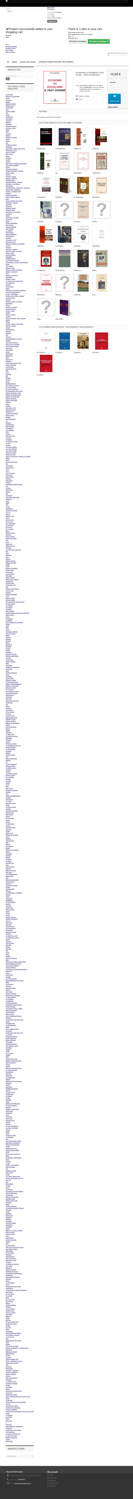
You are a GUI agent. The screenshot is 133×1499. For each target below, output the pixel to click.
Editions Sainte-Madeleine (13, 684)
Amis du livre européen (13, 344)
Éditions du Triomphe (12, 686)
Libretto (8, 783)
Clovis (7, 973)
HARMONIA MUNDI (12, 1089)
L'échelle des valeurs (12, 1406)
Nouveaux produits (11, 46)
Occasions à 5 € (11, 242)
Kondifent (8, 1214)
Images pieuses (10, 298)
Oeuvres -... (78, 270)
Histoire (8, 175)
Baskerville (9, 355)
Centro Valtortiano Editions (14, 1016)
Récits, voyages (10, 314)
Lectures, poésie (11, 128)
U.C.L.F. (8, 512)
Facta (7, 404)
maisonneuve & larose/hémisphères (16, 969)
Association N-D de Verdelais (14, 1191)
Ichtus (7, 1284)
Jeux (7, 109)
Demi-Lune (9, 923)
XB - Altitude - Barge (12, 1046)
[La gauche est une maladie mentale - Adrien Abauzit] (83, 341)
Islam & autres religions (13, 197)
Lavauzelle (9, 898)
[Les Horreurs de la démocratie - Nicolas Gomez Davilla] (101, 283)
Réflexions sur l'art (11, 150)
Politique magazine (11, 1437)
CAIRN (8, 1355)
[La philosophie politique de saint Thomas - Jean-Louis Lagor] (64, 161)
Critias (8, 1228)
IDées (7, 531)
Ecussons (9, 100)
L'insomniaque (10, 574)
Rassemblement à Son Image (15, 980)
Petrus (8, 706)
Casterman (9, 1113)
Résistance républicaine (13, 1143)
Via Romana (9, 984)
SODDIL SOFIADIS (12, 919)
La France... (96, 352)
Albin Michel (9, 814)
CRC (7, 370)
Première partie (10, 1023)
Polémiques (9, 480)
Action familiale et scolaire (14, 339)
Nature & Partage (11, 932)
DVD (7, 132)
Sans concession (11, 1258)
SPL (7, 505)
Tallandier (8, 740)
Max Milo (8, 945)
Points (8, 630)
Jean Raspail (10, 229)
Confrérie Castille (11, 1171)
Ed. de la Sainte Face (12, 1322)
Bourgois (8, 779)
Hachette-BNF (10, 889)
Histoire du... (96, 173)
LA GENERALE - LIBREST (14, 893)
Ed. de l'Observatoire (12, 1126)
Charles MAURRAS (11, 223)
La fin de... (95, 148)
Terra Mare (9, 665)
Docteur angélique (11, 993)
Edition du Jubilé (11, 680)
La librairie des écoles (12, 937)
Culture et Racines (11, 654)
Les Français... (41, 352)
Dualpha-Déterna (11, 383)
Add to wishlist (113, 107)
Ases (7, 557)
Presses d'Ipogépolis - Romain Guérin (17, 1348)
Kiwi (7, 951)
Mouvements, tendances (13, 189)
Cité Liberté (9, 1314)
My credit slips (52, 1478)
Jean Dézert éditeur (11, 1249)
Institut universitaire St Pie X (14, 1178)
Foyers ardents (10, 1309)
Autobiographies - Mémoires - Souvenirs (18, 188)
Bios (7, 1182)
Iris (7, 421)
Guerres (8, 161)
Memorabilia (9, 1072)
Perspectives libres (11, 1394)
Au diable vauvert (11, 768)
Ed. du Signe (10, 529)
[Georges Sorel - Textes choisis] (64, 185)
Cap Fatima (9, 1292)
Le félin (8, 1098)
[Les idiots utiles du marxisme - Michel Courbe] (46, 363)
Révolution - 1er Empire (13, 184)
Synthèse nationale (11, 510)
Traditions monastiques (13, 667)
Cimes (8, 1187)
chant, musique (10, 152)
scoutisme (9, 214)
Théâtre (8, 313)
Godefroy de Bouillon (12, 413)
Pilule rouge (9, 1215)
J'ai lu (7, 1115)
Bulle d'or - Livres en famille (14, 1230)
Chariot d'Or (9, 908)
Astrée (8, 1212)
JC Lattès (9, 801)
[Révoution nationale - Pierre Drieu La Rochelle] (101, 185)
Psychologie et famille (12, 260)
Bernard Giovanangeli (12, 880)
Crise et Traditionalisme (13, 292)
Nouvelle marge (10, 1199)
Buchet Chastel (10, 775)
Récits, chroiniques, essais (14, 1361)
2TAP (7, 1342)
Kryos (7, 785)
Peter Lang (9, 475)
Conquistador (10, 367)
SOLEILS (8, 1083)
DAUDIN (8, 646)
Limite (7, 1413)
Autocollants (9, 107)
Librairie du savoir (11, 1260)
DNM (7, 1057)
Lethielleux (9, 854)
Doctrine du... (41, 148)
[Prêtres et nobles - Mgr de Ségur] (83, 137)
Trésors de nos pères (12, 1346)
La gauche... (77, 352)
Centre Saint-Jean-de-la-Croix (14, 1020)
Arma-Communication (12, 346)
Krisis (7, 542)
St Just (8, 507)
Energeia (8, 535)
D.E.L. (8, 372)
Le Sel (8, 1163)
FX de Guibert (10, 824)
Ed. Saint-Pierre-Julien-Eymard (15, 602)
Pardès (8, 1146)
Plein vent (9, 872)
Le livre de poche (11, 807)
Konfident (8, 652)
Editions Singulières (12, 568)
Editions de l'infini (11, 563)
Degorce (8, 331)
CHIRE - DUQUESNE (12, 1165)
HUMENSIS (9, 900)
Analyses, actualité (11, 249)
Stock (7, 837)
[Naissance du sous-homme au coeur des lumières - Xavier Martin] (83, 161)
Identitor (8, 417)
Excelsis (8, 714)
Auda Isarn (9, 348)
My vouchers (51, 1486)
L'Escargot (9, 1031)
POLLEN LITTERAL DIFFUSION (15, 962)
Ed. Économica (10, 604)
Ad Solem (9, 859)
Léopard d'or (9, 581)
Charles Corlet (10, 1311)
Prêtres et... (78, 148)
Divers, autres (10, 253)
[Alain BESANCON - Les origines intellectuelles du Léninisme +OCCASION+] (46, 307)
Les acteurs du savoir (12, 691)
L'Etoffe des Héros (11, 1324)
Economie (9, 1366)
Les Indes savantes (12, 773)
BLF (7, 551)
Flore (7, 1236)
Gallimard (8, 732)
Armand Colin (10, 812)
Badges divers (10, 106)
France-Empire (10, 1012)
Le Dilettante (9, 1137)
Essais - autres (10, 311)
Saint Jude (9, 992)
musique (8, 238)
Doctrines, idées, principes (28, 62)
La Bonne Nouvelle (11, 1003)
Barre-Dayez (9, 354)
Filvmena (8, 1018)
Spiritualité (9, 277)
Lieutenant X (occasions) (13, 212)
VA (6, 762)
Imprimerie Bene (11, 419)
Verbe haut (9, 1076)
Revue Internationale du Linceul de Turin (18, 1396)
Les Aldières (9, 605)
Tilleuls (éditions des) (12, 1359)
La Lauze (8, 1357)
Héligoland (9, 576)
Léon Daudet (9, 232)
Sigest (8, 896)
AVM (7, 663)
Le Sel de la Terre (11, 1381)
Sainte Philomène (11, 1038)
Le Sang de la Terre (11, 441)
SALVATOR (9, 975)
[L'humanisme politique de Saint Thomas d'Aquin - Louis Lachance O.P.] (64, 137)
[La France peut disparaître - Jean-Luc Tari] (101, 341)
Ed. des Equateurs (11, 1105)
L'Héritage (9, 1380)
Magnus (8, 760)
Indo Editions (10, 1238)
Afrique (8, 322)
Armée (8, 167)
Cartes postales (10, 111)
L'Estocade (9, 1042)
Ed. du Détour (10, 777)
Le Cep (8, 1404)
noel (7, 1365)
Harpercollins (10, 876)
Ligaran (8, 771)
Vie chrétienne (10, 283)
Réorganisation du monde (13, 1286)
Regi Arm (8, 1074)
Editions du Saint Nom (12, 397)
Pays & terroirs (10, 473)
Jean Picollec (10, 943)
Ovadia (8, 1325)
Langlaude (9, 439)
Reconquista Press (11, 1148)
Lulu (7, 1139)
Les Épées (9, 1417)
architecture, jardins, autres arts (15, 148)
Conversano (9, 1195)
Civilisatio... (41, 246)
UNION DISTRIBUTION (13, 1103)
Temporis (8, 770)
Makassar (9, 1268)
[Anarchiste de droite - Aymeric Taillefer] (46, 283)
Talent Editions (10, 867)
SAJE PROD (10, 678)
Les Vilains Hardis (11, 451)
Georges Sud (10, 520)
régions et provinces (12, 275)
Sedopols (8, 499)
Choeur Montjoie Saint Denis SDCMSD (17, 613)
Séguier (8, 1090)
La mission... (59, 246)
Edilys (7, 1156)
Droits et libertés (11, 661)
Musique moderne (11, 126)
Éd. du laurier (10, 689)
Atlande (8, 956)
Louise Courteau (10, 917)
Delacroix (8, 374)
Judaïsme (9, 204)
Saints (8, 288)
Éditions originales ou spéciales (15, 244)
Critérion (8, 637)
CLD (7, 757)
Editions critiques (11, 1269)
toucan (8, 820)
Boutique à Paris (11, 48)
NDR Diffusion (10, 1353)
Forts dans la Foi (11, 408)
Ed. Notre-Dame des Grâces (14, 391)
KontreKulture (10, 425)
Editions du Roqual (11, 1352)
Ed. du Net (9, 1296)
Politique (14, 62)
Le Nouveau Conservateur (13, 1430)
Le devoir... (77, 246)
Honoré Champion (11, 538)
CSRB (7, 1051)
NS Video (8, 676)
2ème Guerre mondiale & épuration (16, 163)
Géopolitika (9, 1225)
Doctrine (8, 285)
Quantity (113, 82)
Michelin (8, 641)
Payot (7, 1133)
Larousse (8, 829)
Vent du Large (10, 516)
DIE (7, 376)
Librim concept (10, 577)
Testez (8, 913)
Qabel (7, 1027)
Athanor (8, 895)
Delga (7, 1329)
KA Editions (9, 930)
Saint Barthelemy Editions (13, 1333)
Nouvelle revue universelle (14, 1391)
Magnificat (9, 645)
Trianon (8, 1242)
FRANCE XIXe (10, 180)
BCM (7, 357)
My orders (50, 1475)
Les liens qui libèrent (12, 1128)
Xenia (7, 617)
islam (7, 199)
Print (80, 99)
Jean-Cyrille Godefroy (12, 965)
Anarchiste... (41, 294)
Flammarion (9, 1111)
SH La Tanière (10, 712)
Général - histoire (11, 176)
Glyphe (8, 650)
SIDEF (8, 564)
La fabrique (9, 620)
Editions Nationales (11, 400)
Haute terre (9, 544)
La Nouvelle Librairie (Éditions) (15, 1208)
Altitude (8, 1049)
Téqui (7, 674)
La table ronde (10, 734)
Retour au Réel (10, 1232)
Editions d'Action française (14, 1081)
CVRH (7, 566)
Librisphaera (9, 1288)
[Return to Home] (8, 62)
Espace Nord (10, 570)
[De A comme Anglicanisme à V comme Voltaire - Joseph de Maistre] (64, 258)
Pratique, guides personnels (14, 270)
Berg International (11, 727)
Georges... (59, 197)
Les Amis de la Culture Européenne (16, 1290)
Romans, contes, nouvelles (14, 301)
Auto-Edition (9, 350)
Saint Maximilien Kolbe (13, 497)
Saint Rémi (9, 495)
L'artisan (8, 868)
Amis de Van (9, 591)
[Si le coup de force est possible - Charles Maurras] (64, 307)
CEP (7, 1243)
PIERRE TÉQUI (10, 719)
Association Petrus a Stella (14, 1008)
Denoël (8, 730)
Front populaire (10, 1432)
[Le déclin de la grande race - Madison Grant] (46, 210)
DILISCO (8, 934)
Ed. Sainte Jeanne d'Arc (13, 1176)
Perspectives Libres (12, 885)
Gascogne (9, 1087)
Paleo (7, 1159)
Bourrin (8, 729)
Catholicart (9, 1350)
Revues (8, 492)
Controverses (10, 286)
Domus (8, 1021)
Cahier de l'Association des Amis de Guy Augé (20, 1411)
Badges (8, 102)
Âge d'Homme (10, 426)
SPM (7, 432)
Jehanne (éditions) (11, 1206)
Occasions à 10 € (11, 240)
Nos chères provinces (12, 385)
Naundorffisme (10, 1256)
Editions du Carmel (11, 717)
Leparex (8, 445)
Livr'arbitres (9, 1331)
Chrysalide (9, 1266)
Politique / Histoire (11, 137)
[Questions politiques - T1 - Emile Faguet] (101, 234)
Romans (8, 300)
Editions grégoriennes (12, 656)
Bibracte (8, 1320)
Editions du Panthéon (12, 850)
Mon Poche (9, 788)
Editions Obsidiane (11, 594)
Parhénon (8, 1255)
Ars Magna (9, 607)
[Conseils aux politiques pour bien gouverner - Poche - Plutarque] (83, 283)
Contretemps (9, 1001)
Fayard (8, 822)
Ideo (7, 878)
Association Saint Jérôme (13, 1141)
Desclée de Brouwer (12, 811)
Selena (8, 624)
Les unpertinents (11, 928)
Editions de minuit (11, 743)
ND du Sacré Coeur (11, 462)
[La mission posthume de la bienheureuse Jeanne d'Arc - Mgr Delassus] (64, 234)
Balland (8, 753)
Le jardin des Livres (11, 936)
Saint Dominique (11, 1062)
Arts (7, 143)
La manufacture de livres (13, 745)
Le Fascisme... (79, 197)
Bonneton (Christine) (12, 790)
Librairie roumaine (11, 1240)
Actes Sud (9, 1118)
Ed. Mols (8, 781)
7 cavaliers (9, 1034)
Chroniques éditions (12, 632)
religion (8, 135)
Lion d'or (8, 1180)
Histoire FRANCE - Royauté (14, 182)
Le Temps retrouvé (11, 1070)
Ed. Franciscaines (11, 979)
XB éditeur (9, 1048)
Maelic (8, 1204)
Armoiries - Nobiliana (12, 1370)
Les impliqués (10, 430)
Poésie (8, 305)
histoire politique (10, 255)
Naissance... (78, 173)
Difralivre (8, 378)
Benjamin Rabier (11, 208)
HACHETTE (9, 799)
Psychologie (9, 266)
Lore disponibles (10, 523)
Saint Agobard (10, 611)
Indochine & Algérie (11, 169)
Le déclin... (40, 221)
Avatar (8, 352)
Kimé (7, 626)
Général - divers (10, 210)
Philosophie (9, 1368)
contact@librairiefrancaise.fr (22, 1483)
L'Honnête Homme (11, 1044)
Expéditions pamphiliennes (14, 1273)
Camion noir (9, 359)
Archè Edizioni (10, 329)
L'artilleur (8, 809)
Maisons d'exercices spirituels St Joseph (18, 456)
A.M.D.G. (8, 337)
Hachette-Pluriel (10, 827)
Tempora (8, 1307)
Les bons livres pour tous (13, 549)
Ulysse (8, 514)
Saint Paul (9, 697)
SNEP (7, 503)
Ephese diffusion (11, 1040)
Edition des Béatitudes (12, 1145)
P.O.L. (7, 471)
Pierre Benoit (10, 236)
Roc (7, 494)
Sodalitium (9, 609)
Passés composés (11, 958)
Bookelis (8, 855)
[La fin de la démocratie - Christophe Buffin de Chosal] (101, 137)
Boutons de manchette (12, 96)
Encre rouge (9, 1301)
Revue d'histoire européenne (14, 1426)
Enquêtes (8, 158)
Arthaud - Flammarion (12, 1109)
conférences (9, 117)
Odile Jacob (9, 833)
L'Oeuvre (8, 438)
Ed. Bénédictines (11, 1025)
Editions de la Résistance (13, 395)
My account (52, 1472)
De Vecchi (9, 527)
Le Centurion (9, 999)
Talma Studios (10, 882)
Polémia (8, 479)
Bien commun (10, 1014)
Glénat (8, 844)
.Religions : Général (12, 203)
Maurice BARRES (11, 234)
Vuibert (8, 947)
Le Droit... (77, 221)
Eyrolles (8, 798)
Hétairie (8, 1079)
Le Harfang (9, 1415)
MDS (7, 628)
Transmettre (9, 710)
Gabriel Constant (11, 410)
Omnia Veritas (10, 583)
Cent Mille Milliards (11, 874)
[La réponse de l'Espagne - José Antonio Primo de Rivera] (46, 258)
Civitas (8, 1064)
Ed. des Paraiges (11, 387)
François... (59, 221)
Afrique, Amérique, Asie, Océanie (16, 318)
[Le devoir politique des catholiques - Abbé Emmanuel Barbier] (83, 234)
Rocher (8, 831)
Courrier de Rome (11, 369)
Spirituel (8, 122)
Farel (7, 671)
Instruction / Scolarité (12, 217)
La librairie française (12, 736)
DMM (7, 982)
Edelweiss (9, 1217)
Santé (7, 264)
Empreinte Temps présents (14, 1005)
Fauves (8, 434)
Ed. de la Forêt (10, 1299)
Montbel (8, 792)
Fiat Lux (8, 921)
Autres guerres (10, 173)
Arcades (8, 1186)
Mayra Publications (11, 1193)
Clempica (8, 548)
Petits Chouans (10, 1167)
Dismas (8, 380)
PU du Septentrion (11, 764)
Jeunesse (9, 120)
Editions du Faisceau (12, 1197)
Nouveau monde (10, 803)
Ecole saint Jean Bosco (13, 1154)
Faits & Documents (11, 1378)
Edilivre (8, 1344)
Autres (8, 98)
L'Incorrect (9, 1421)
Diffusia (8, 990)
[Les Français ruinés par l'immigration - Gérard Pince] (46, 341)
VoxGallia (8, 1202)
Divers (8, 115)
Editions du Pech (11, 688)
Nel (7, 464)
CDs (7, 113)
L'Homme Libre (10, 436)
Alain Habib (9, 1251)
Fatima (8, 141)
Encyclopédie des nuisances (14, 622)
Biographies (9, 186)
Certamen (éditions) (11, 1036)
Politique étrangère (11, 195)
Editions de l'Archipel (12, 835)
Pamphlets (9, 257)
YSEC (7, 518)
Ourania (8, 977)
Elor (7, 1169)
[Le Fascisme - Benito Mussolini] (83, 185)
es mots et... (59, 352)
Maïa (7, 1339)
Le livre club (9, 572)
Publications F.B (11, 585)
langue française (11, 309)
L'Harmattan (9, 428)
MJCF (7, 460)
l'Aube (7, 1102)
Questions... (96, 246)
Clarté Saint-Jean (11, 365)
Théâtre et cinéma (11, 145)
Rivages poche (10, 1120)
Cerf (7, 794)
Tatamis (8, 648)
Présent (8, 482)
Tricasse (8, 1262)
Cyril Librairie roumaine (12, 1335)
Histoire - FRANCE (11, 178)
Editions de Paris (11, 721)
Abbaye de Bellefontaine (13, 796)
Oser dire (8, 924)
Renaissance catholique (13, 995)
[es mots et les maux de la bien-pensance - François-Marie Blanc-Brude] (64, 341)
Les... (94, 294)
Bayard (8, 848)
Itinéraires (9, 555)
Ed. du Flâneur (10, 1283)
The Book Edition (11, 1223)
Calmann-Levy (10, 840)
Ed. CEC (8, 1327)
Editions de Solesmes (12, 701)
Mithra (7, 458)
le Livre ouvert (10, 715)
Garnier (8, 742)
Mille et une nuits (11, 870)
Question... (40, 173)
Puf (7, 486)
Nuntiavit (8, 708)
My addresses (51, 1480)
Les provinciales (10, 988)
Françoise (9, 1424)
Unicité (8, 1085)
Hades (8, 805)
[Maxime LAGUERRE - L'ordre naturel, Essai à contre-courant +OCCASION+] (64, 283)
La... (56, 173)
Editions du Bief (10, 766)
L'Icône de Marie (11, 997)
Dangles (8, 904)
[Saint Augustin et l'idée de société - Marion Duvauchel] (101, 258)
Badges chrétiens (11, 104)
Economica (9, 1189)
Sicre (7, 501)
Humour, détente (11, 1374)
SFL (7, 335)
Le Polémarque (10, 1077)
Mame (7, 635)
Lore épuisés (9, 525)
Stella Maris (9, 508)
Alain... (39, 319)
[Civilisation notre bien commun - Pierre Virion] (46, 234)
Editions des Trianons (12, 579)
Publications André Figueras (14, 484)
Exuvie (8, 915)
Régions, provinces (11, 272)
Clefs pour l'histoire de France (15, 1247)
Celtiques (8, 361)
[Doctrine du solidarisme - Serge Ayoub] (46, 137)
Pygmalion (9, 1117)
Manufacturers (16, 1448)
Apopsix (8, 592)
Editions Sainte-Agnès (12, 589)
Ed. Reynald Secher (12, 682)
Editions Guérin (10, 598)
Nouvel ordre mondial (12, 1363)
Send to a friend (84, 96)
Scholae (8, 1161)
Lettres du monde (11, 452)
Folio (7, 786)
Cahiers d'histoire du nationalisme (16, 1402)
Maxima (8, 891)
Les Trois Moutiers (11, 449)
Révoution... (96, 197)
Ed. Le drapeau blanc (12, 1029)
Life (7, 704)
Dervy (7, 1297)
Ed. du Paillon (10, 1253)
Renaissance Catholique (13, 1408)
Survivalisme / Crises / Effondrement (17, 262)
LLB (7, 540)
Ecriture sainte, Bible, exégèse (15, 296)
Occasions (9, 219)
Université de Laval (11, 1059)
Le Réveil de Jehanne (12, 1264)
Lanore (8, 939)
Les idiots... (40, 374)
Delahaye (8, 1219)
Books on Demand (11, 758)
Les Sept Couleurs (11, 447)
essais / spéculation (12, 294)
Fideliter (8, 406)
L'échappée (9, 618)
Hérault (8, 1303)
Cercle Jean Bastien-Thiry (13, 363)
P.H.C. (8, 469)
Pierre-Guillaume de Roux (13, 964)
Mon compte (9, 50)
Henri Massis (10, 225)
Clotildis (8, 1055)
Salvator (8, 986)
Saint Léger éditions (12, 693)
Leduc (7, 952)
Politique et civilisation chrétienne (16, 290)
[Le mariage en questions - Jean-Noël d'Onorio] (46, 185)
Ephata (8, 887)
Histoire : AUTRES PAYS (13, 191)
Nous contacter (10, 52)
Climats (8, 1122)
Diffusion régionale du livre (14, 1068)
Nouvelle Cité (10, 863)
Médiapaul (9, 738)
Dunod (8, 852)
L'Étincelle (9, 1428)
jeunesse (8, 134)
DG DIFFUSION (10, 902)
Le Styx (8, 443)
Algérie (8, 320)
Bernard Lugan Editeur (12, 1150)
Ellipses (8, 402)
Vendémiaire (9, 1094)
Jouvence (9, 941)
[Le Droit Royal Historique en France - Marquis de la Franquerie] (83, 210)
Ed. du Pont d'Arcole (12, 389)
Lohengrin (9, 1210)
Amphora (8, 1279)
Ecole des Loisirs (11, 1135)
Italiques (8, 423)
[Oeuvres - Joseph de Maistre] (83, 258)
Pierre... (95, 221)
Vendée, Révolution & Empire (14, 171)
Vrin (7, 587)
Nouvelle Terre (10, 926)
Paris (7, 273)
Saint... (94, 270)
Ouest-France (10, 467)
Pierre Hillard (9, 477)
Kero (7, 842)
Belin (7, 960)
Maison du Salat (10, 454)
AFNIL (8, 1318)
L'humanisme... (60, 148)
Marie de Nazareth (11, 1010)
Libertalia (8, 1100)
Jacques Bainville (11, 227)
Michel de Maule (11, 747)
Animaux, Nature (11, 326)
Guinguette (9, 119)
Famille (8, 160)
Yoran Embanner (11, 967)
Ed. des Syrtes (10, 1092)
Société (8, 316)
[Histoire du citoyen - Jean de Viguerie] (101, 161)
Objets (8, 130)
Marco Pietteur (10, 909)
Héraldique (9, 147)
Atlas (7, 553)
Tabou (7, 1398)
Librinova (8, 883)
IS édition (8, 861)
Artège (8, 816)
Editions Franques (11, 398)
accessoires (9, 94)
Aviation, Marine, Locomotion (14, 324)
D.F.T (7, 596)
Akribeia (8, 341)
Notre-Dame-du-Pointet (12, 1277)
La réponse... (41, 270)
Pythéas (8, 488)
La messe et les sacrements (14, 281)
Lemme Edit (9, 660)
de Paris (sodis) (10, 755)
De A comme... (60, 270)
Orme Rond (9, 466)
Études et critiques (11, 307)
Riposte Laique (10, 533)
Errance (8, 1130)
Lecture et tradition (11, 1409)
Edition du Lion (10, 546)
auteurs (8, 328)
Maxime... (58, 294)
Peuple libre (9, 702)
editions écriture (10, 561)
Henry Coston (10, 415)
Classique (9, 124)
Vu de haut (9, 1400)
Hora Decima (10, 695)
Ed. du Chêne (10, 1294)
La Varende (9, 231)
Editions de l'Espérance (13, 723)
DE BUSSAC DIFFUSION (13, 1158)
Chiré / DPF (9, 1172)
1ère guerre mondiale (12, 165)
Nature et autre (10, 268)
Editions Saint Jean (11, 1200)
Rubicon (8, 559)
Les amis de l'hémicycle (13, 1434)
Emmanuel (9, 669)
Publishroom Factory (12, 1271)
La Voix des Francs (11, 1436)
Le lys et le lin (10, 1337)
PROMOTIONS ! (11, 258)
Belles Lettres (10, 615)
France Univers (10, 536)
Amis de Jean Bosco (12, 342)
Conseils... (77, 294)
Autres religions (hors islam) (14, 201)
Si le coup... (59, 319)
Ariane (8, 911)
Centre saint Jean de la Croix (14, 1033)
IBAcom (8, 1316)
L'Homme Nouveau (11, 673)
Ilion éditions (9, 846)
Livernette (9, 1221)
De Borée (8, 751)
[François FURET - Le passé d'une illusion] (64, 210)
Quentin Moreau (10, 1006)
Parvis (8, 1281)
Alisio (7, 954)
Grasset (8, 826)
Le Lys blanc (9, 1053)
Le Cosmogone (10, 1245)
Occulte (8, 245)
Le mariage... (41, 197)
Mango (8, 643)
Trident (8, 1174)
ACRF (7, 1152)
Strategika (9, 1227)
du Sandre (9, 1096)
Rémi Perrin (9, 490)
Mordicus (8, 839)
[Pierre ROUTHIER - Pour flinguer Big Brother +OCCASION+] (101, 210)
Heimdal (8, 333)
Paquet (8, 857)
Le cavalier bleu (10, 749)
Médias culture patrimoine (13, 1061)
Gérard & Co (9, 411)
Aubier (8, 1131)
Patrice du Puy (10, 1234)
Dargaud (8, 639)
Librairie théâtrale (11, 1305)
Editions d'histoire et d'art (13, 393)
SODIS (8, 725)
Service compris (10, 1312)
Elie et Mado (9, 1184)
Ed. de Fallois (10, 818)
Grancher (8, 906)
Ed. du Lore (9, 521)
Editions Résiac (10, 600)
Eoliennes (9, 971)
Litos (7, 865)
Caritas (8, 1066)
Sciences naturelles (12, 1372)
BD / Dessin (9, 154)
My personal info (52, 1483)
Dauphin (8, 1107)
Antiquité (8, 193)
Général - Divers (10, 279)
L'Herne (8, 1124)
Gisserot (8, 658)
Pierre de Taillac (10, 633)
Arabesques (9, 1275)
